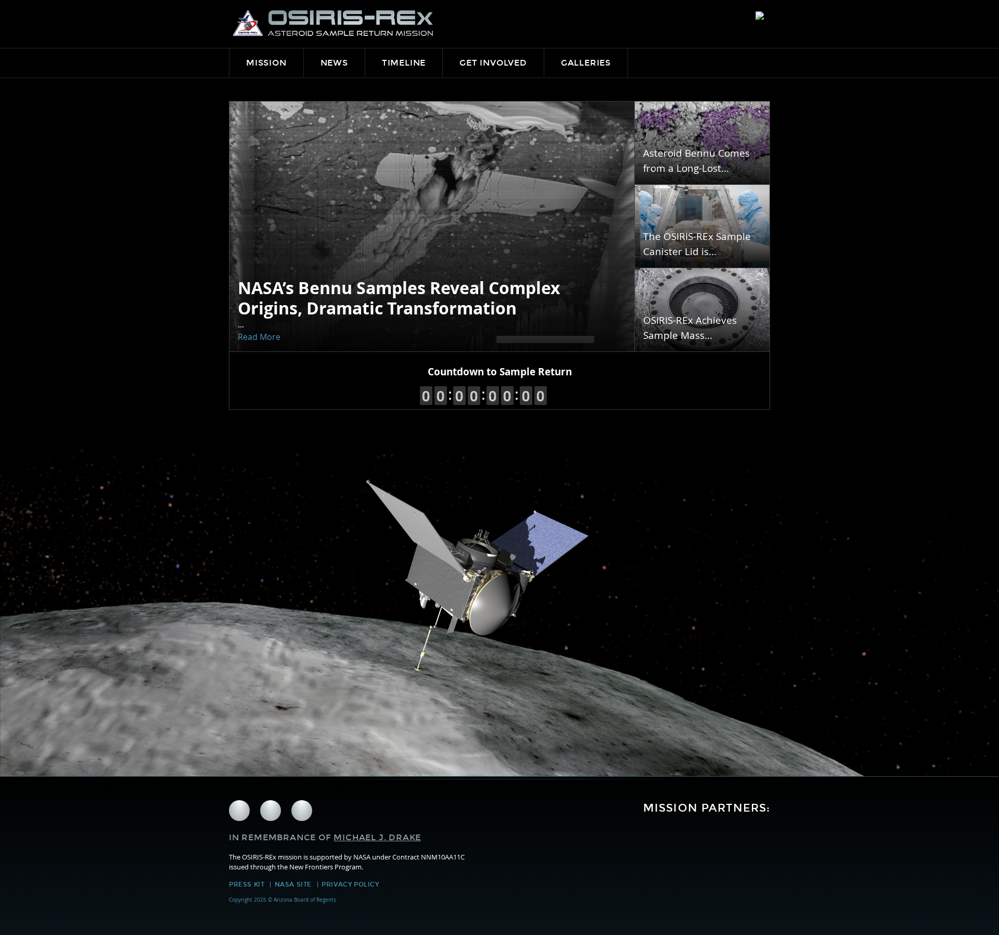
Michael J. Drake (377, 837)
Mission (266, 63)
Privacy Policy (350, 884)
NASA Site (293, 884)
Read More (259, 337)
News (334, 63)
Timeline (404, 63)
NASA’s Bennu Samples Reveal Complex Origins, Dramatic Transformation (399, 297)
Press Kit (246, 884)
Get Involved (493, 63)
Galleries (586, 63)
